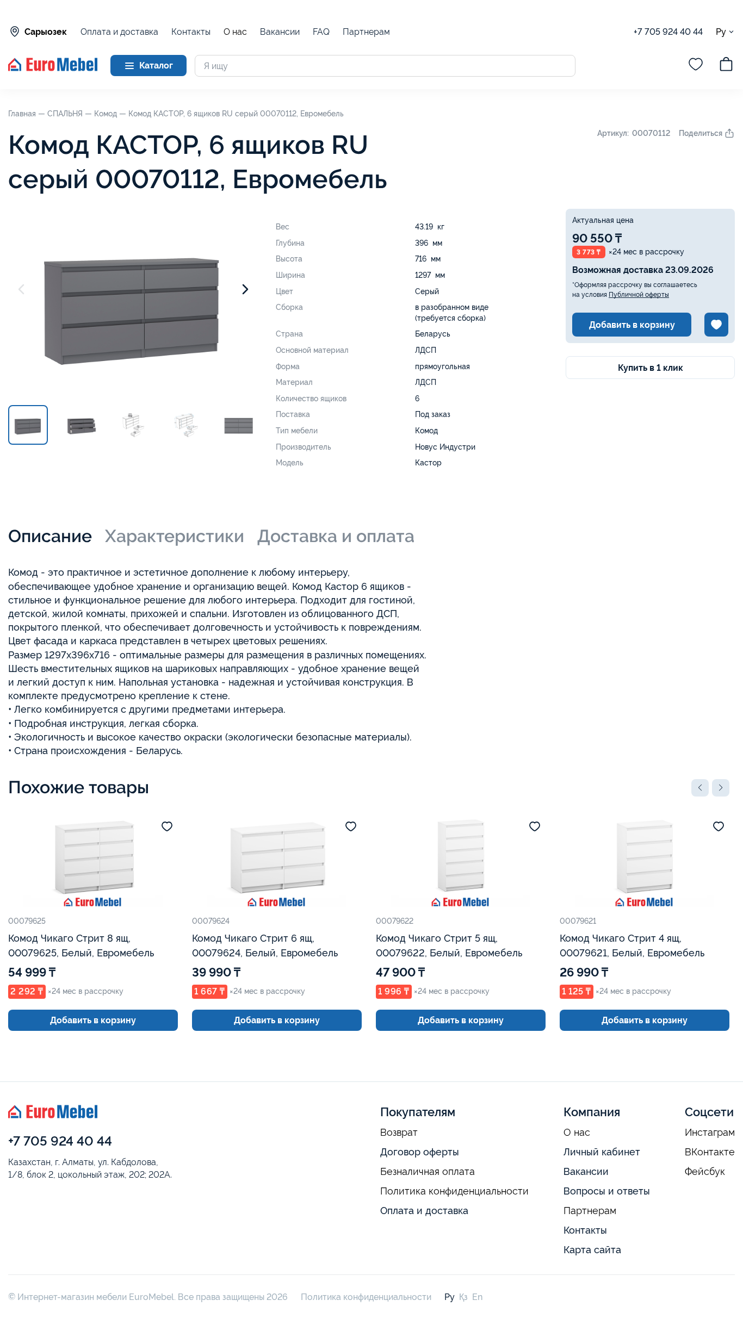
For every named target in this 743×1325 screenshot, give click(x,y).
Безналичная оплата (427, 1171)
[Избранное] (695, 65)
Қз (463, 1297)
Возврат (399, 1132)
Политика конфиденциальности (454, 1191)
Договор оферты (419, 1152)
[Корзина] (726, 65)
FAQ (321, 32)
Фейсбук (705, 1171)
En (477, 1297)
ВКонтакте (710, 1152)
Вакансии (280, 32)
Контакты (190, 32)
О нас (235, 32)
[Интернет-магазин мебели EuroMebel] (52, 68)
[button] (700, 788)
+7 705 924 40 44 (668, 32)
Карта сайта (592, 1249)
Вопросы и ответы (607, 1191)
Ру (721, 31)
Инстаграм (710, 1132)
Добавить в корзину (632, 325)
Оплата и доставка (119, 32)
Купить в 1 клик (650, 368)
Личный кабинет (602, 1152)
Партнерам (366, 32)
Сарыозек (45, 32)
